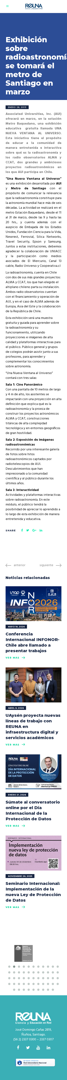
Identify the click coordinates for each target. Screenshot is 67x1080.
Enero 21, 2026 (17, 794)
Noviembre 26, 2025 (20, 876)
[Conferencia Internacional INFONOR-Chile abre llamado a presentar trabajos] (33, 603)
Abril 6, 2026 (16, 708)
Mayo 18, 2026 (16, 626)
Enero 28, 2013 (17, 107)
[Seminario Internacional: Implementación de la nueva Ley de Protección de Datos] (33, 853)
